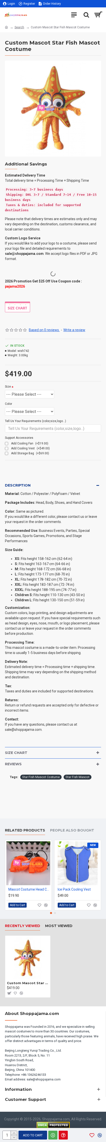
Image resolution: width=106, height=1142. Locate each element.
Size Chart (16, 752)
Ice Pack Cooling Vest (74, 889)
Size (8, 386)
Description (18, 485)
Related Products (25, 830)
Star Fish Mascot (77, 777)
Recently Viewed (22, 926)
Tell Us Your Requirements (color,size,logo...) (35, 421)
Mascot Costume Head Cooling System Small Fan (29, 889)
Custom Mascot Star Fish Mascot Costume (28, 983)
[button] (51, 913)
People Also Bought (72, 830)
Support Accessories (19, 438)
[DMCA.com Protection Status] (53, 1125)
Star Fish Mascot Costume (41, 777)
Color (8, 404)
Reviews (13, 764)
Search (19, 27)
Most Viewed (58, 926)
